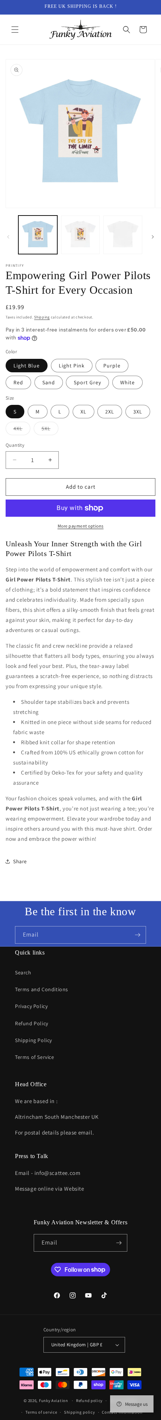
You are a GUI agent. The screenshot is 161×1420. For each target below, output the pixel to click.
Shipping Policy (33, 1040)
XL (83, 411)
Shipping (42, 317)
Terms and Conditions (41, 989)
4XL (21, 430)
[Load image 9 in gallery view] (122, 235)
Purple (112, 365)
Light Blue (26, 365)
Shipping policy (79, 1412)
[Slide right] (153, 237)
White (127, 382)
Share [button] (20, 861)
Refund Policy (31, 1023)
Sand (48, 382)
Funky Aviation (53, 1400)
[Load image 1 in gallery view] (37, 235)
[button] (15, 29)
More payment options (81, 526)
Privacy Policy (31, 1006)
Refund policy (89, 1400)
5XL (50, 430)
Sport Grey (87, 382)
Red (18, 382)
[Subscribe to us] (137, 935)
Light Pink (72, 365)
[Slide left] (8, 237)
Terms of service (41, 1412)
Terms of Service (34, 1057)
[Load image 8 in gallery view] (80, 235)
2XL (109, 411)
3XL (137, 411)
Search (23, 972)
